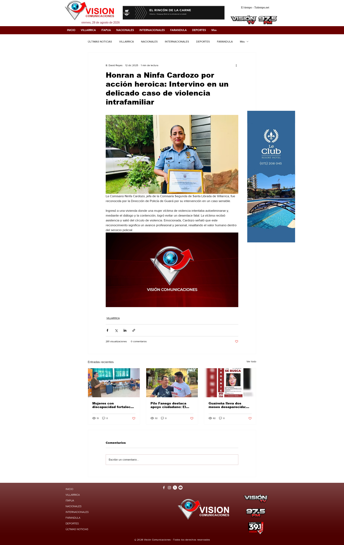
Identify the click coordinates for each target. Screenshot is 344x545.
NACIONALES (149, 41)
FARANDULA (225, 41)
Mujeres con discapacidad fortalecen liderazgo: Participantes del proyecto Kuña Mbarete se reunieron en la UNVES (113, 405)
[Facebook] (164, 487)
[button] (173, 13)
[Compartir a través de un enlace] (133, 330)
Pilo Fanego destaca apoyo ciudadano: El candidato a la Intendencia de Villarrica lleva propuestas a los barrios (171, 405)
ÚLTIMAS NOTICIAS (100, 41)
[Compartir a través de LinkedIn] (125, 330)
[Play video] (172, 270)
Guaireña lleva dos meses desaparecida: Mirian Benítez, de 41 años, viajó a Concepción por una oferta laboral (227, 405)
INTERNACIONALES (177, 41)
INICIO (69, 489)
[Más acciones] (236, 65)
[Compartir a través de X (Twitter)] (116, 330)
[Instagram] (169, 487)
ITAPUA (70, 500)
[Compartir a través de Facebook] (107, 330)
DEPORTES (203, 41)
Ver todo (251, 361)
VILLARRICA (126, 41)
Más (242, 41)
